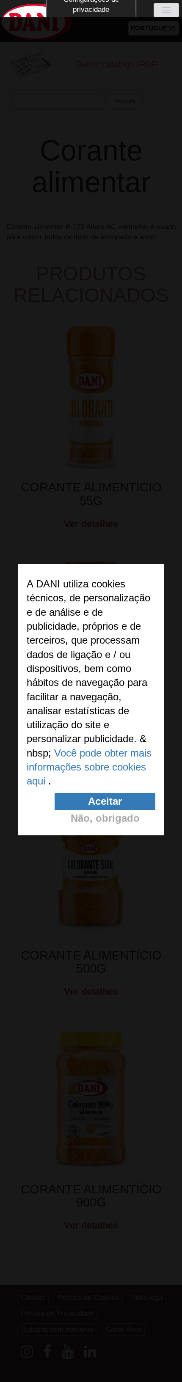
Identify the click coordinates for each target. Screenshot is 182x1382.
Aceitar (105, 801)
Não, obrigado (105, 818)
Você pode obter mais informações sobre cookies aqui (89, 767)
